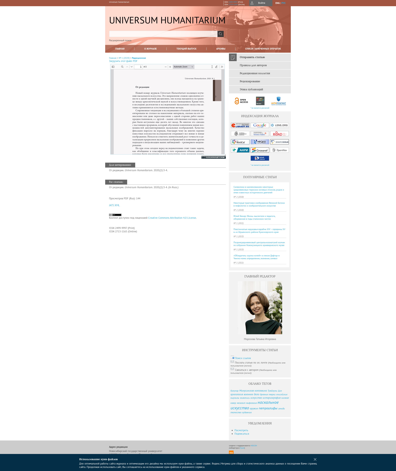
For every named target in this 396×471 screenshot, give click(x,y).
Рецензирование (250, 81)
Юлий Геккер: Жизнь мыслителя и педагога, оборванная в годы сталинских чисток (254, 217)
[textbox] (163, 34)
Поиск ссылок (243, 358)
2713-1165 (233, 4)
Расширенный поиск (120, 40)
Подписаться (242, 433)
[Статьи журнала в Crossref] (260, 101)
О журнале (150, 48)
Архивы (220, 48)
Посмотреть (241, 430)
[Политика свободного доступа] (241, 101)
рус (284, 3)
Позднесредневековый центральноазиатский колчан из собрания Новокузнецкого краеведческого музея (259, 244)
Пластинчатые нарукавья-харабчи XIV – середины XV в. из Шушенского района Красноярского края (259, 230)
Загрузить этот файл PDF (123, 61)
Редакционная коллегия (255, 73)
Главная (120, 48)
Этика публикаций (251, 89)
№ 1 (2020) (124, 58)
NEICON (254, 445)
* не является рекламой (260, 108)
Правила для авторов (253, 65)
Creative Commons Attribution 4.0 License (172, 217)
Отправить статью (252, 57)
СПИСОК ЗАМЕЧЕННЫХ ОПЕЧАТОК (263, 48)
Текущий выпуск (186, 48)
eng (277, 3)
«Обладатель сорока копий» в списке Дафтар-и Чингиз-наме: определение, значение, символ (257, 257)
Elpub (242, 448)
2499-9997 (233, 2)
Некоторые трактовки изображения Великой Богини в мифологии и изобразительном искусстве (259, 204)
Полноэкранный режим (210, 157)
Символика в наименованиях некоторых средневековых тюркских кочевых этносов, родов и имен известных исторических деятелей (259, 190)
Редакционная (139, 58)
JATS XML (114, 205)
